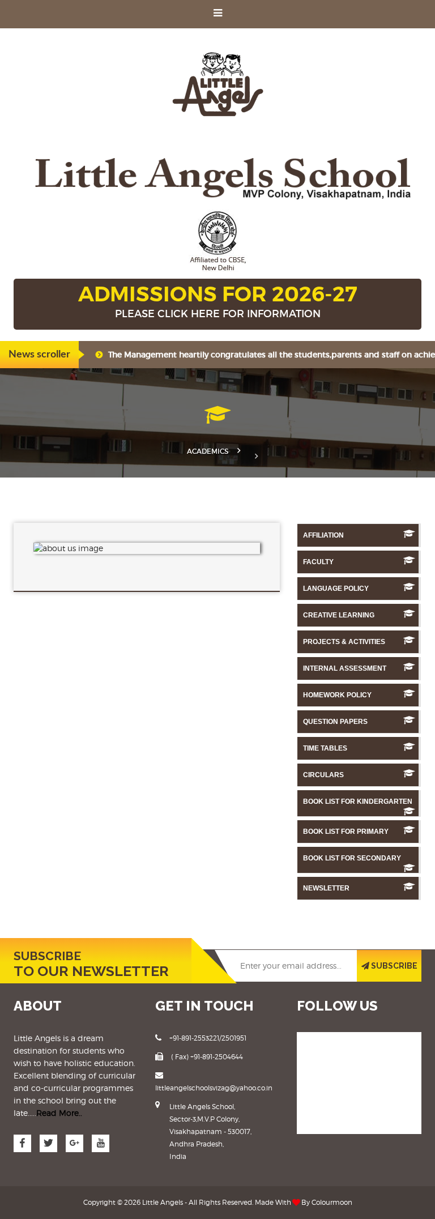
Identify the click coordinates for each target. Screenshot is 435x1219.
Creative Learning (338, 615)
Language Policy (336, 589)
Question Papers (335, 722)
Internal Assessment (344, 668)
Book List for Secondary (352, 858)
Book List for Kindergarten (357, 801)
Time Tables (325, 748)
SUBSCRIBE (393, 965)
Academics (207, 451)
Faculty (318, 562)
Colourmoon (332, 1202)
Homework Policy (337, 695)
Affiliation (323, 535)
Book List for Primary (346, 832)
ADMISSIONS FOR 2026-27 (217, 300)
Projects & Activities (344, 642)
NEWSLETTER (326, 888)
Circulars (323, 775)
